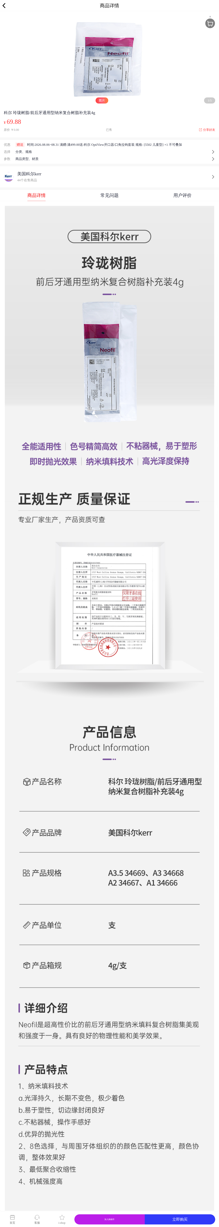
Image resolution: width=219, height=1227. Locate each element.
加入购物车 (109, 1219)
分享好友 (209, 129)
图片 (102, 100)
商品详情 (36, 195)
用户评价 (182, 195)
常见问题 (109, 195)
